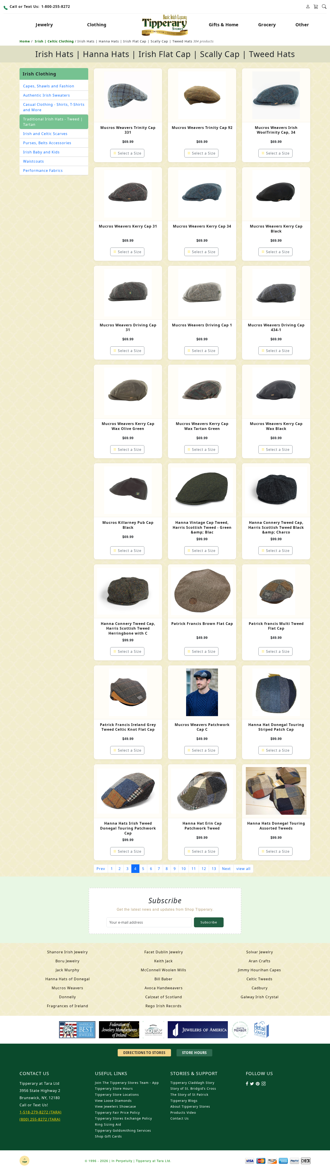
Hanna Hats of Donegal (67, 978)
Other (302, 25)
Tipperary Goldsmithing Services (123, 1130)
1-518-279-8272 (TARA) (41, 1112)
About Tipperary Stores (190, 1106)
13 (214, 868)
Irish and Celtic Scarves (45, 133)
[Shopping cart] (316, 6)
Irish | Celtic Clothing (54, 41)
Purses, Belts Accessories (47, 142)
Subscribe (208, 922)
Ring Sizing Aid (108, 1124)
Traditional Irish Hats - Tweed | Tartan (53, 122)
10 (183, 868)
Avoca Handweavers (164, 987)
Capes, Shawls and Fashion (48, 86)
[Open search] (324, 6)
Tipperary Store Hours (114, 1088)
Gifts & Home (223, 25)
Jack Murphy (67, 969)
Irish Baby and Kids (41, 152)
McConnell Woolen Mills (163, 969)
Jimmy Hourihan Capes (259, 969)
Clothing (97, 25)
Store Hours (194, 1052)
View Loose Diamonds (113, 1100)
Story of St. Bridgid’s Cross (193, 1088)
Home (25, 41)
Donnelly (67, 996)
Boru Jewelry (67, 960)
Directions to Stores (144, 1052)
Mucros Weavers (67, 987)
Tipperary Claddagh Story (192, 1082)
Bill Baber (163, 978)
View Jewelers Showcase (115, 1106)
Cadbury (260, 987)
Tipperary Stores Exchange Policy (123, 1118)
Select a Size (129, 153)
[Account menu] (308, 6)
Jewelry (44, 25)
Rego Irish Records (163, 1005)
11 (193, 868)
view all (243, 868)
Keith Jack (163, 960)
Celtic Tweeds (259, 978)
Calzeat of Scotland (163, 996)
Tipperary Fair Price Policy (117, 1112)
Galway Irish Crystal (260, 996)
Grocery (267, 25)
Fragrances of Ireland (67, 1005)
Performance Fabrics (43, 170)
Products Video (183, 1112)
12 (204, 868)
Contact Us (179, 1118)
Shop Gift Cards (108, 1136)
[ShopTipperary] (165, 24)
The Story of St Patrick (189, 1094)
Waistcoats (33, 161)
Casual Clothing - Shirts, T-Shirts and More (54, 107)
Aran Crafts (260, 960)
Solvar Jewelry (259, 952)
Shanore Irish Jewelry (67, 952)
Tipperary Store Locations (117, 1094)
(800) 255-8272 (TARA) (40, 1119)
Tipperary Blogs (184, 1100)
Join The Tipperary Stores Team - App (127, 1082)
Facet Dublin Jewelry (163, 952)
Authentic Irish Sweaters (46, 95)
